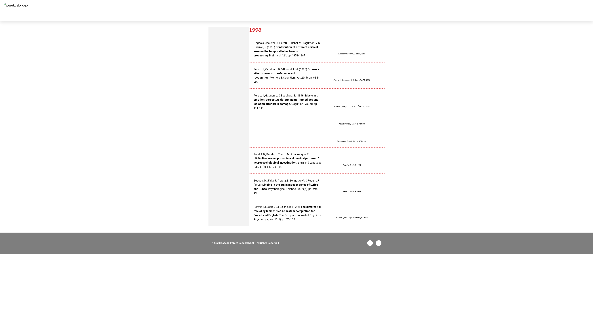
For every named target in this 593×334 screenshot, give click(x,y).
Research (497, 10)
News (473, 10)
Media (568, 10)
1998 (9, 15)
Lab (483, 10)
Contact (582, 10)
